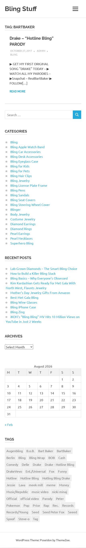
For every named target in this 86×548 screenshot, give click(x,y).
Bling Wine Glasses (23, 302)
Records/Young (17, 512)
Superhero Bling (21, 243)
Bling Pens (17, 190)
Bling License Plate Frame (28, 185)
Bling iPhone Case (23, 307)
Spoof (10, 519)
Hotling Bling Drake (56, 478)
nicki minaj (59, 492)
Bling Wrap (37, 458)
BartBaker (64, 451)
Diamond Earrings (23, 224)
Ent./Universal (36, 471)
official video (29, 498)
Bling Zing (17, 312)
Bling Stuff (21, 8)
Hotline (11, 478)
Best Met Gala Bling (24, 297)
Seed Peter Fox (53, 512)
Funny (62, 471)
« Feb (9, 424)
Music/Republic (17, 492)
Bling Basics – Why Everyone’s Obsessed (39, 278)
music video (40, 492)
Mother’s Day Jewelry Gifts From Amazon (40, 293)
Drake (37, 464)
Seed (35, 512)
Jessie (10, 485)
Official (11, 498)
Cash (61, 458)
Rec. (56, 505)
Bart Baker (45, 451)
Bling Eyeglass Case (24, 161)
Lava (22, 485)
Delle (25, 464)
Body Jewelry (20, 214)
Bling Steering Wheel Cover (30, 205)
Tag (35, 519)
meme (51, 485)
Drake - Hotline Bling (59, 464)
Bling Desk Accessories (26, 156)
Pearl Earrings (20, 233)
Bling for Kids (19, 166)
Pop (26, 505)
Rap (46, 505)
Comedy (12, 464)
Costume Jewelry (22, 219)
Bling (14, 54)
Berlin (10, 458)
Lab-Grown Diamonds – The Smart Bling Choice (43, 268)
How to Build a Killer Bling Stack (33, 273)
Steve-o (23, 519)
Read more (17, 91)
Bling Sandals (19, 195)
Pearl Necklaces (21, 238)
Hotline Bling (29, 478)
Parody (47, 498)
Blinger (15, 209)
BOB (51, 458)
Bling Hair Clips (21, 176)
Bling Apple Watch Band (27, 147)
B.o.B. (30, 451)
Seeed (72, 512)
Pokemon (13, 505)
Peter (60, 498)
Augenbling (14, 451)
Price (36, 505)
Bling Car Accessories (25, 152)
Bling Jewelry (20, 180)
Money (64, 485)
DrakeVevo (14, 471)
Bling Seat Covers (22, 200)
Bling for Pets (20, 171)
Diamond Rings (21, 229)
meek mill (36, 485)
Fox (51, 471)
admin (41, 50)
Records (68, 505)
